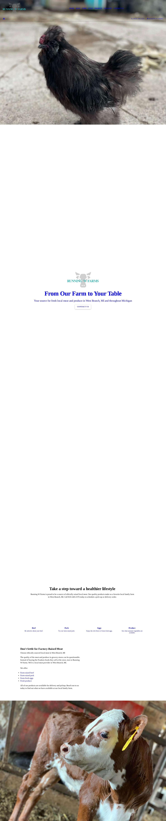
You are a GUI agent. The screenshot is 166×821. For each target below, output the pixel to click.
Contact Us (118, 8)
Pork (84, 8)
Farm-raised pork (27, 675)
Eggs (90, 8)
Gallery (108, 8)
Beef (78, 8)
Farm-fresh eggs (26, 678)
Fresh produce (26, 681)
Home (71, 8)
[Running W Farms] (14, 8)
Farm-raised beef (27, 673)
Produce (98, 8)
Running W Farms (156, 18)
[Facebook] (4, 19)
